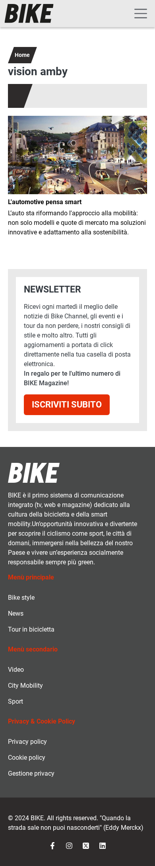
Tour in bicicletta (31, 629)
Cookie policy (26, 757)
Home (22, 55)
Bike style (21, 597)
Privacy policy (27, 741)
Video (16, 669)
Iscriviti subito (67, 405)
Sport (15, 701)
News (15, 613)
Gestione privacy (31, 773)
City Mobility (25, 685)
